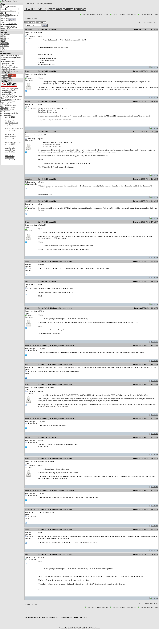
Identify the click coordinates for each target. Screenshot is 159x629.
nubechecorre (30, 509)
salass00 (28, 101)
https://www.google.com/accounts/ (122, 87)
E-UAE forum (7, 75)
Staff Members (5, 104)
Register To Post (31, 18)
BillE (27, 554)
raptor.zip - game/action (13, 142)
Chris (27, 261)
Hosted (2, 51)
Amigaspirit (4, 38)
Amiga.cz (3, 49)
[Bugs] (12, 26)
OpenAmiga (4, 28)
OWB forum (6, 84)
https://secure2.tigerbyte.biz (47, 112)
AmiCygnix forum (8, 61)
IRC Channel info (6, 15)
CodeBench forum (8, 69)
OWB (50, 4)
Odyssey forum (7, 82)
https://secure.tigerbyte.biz (47, 110)
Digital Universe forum (10, 71)
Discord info (4, 18)
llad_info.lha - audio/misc (14, 129)
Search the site (5, 113)
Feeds (2, 5)
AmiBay (3, 42)
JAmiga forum (7, 81)
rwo (26, 281)
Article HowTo (5, 110)
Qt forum (5, 86)
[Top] (153, 67)
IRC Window (4, 17)
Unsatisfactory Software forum (12, 96)
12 (156, 22)
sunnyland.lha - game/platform (10, 149)
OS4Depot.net (5, 26)
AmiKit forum (7, 65)
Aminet (3, 36)
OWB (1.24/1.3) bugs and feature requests (55, 9)
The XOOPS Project (93, 628)
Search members (5, 115)
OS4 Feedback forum (9, 55)
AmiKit (3, 40)
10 (152, 22)
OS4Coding (4, 44)
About (2, 98)
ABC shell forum (8, 63)
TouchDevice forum (9, 92)
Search (2, 112)
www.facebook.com (73, 367)
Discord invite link (6, 20)
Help (1, 106)
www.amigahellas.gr (86, 476)
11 (154, 22)
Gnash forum (6, 77)
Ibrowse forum (7, 79)
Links (2, 22)
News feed (4, 7)
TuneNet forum (7, 94)
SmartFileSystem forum (10, 88)
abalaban (28, 179)
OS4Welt (3, 30)
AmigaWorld (4, 46)
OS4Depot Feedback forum (11, 57)
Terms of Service (6, 102)
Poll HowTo (4, 108)
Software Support (41, 4)
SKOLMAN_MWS (32, 345)
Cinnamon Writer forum (10, 67)
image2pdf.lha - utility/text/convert (11, 122)
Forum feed (4, 9)
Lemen (27, 437)
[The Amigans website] (8, 1)
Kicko (27, 364)
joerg (27, 71)
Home (2, 3)
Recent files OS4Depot (8, 11)
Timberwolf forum (8, 90)
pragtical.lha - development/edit (11, 135)
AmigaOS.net (5, 34)
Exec (2, 48)
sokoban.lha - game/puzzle (9, 157)
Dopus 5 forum (7, 73)
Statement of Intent (6, 100)
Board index (28, 4)
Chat (1, 13)
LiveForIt (28, 29)
